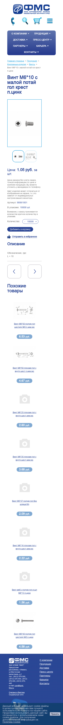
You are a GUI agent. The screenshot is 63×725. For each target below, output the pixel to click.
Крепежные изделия (16, 64)
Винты (32, 64)
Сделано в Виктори (17, 692)
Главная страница (15, 61)
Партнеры (19, 46)
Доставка (19, 39)
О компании (19, 33)
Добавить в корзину (20, 229)
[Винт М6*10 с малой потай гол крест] (24, 123)
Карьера (41, 46)
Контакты (30, 52)
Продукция (41, 33)
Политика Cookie (11, 722)
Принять (55, 714)
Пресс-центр (41, 39)
